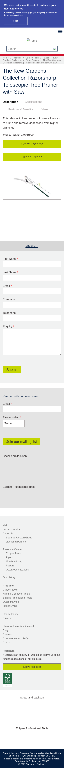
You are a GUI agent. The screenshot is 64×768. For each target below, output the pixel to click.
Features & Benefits (20, 109)
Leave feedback (32, 667)
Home (6, 57)
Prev (8, 199)
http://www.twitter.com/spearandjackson (17, 463)
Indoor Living (10, 606)
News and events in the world (19, 626)
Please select (12, 417)
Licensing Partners (16, 541)
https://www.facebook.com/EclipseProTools (7, 494)
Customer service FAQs (16, 638)
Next (57, 199)
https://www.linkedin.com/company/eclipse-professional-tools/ (37, 494)
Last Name (10, 272)
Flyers (9, 557)
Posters (10, 565)
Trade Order (32, 157)
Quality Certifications (17, 569)
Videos (44, 109)
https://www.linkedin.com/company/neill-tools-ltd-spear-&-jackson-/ (37, 463)
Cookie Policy (10, 614)
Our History (9, 577)
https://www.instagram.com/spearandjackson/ (27, 463)
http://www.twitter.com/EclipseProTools (17, 494)
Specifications (33, 101)
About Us (8, 533)
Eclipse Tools (13, 553)
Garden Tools (32, 57)
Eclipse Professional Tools (17, 597)
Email (7, 285)
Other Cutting (32, 60)
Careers (7, 634)
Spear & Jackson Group (19, 537)
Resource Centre (12, 549)
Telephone (9, 312)
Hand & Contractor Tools (16, 593)
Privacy (7, 618)
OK (15, 21)
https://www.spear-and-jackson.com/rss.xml (7, 471)
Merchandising (14, 561)
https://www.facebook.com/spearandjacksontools (7, 463)
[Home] (32, 40)
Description (10, 101)
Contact (7, 642)
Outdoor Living (11, 601)
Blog (5, 630)
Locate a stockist (12, 529)
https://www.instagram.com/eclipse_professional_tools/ (27, 494)
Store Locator (32, 144)
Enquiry (8, 326)
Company (9, 299)
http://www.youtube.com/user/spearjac (47, 463)
